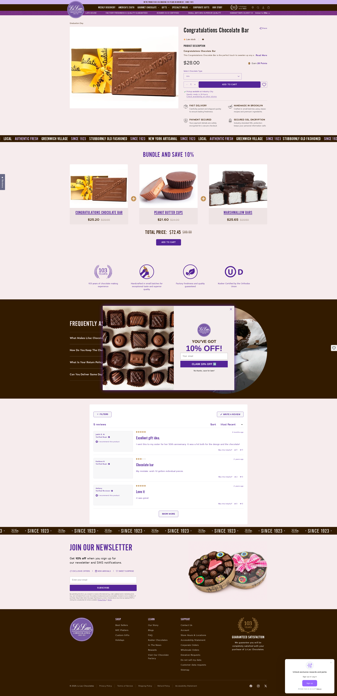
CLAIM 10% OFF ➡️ (204, 364)
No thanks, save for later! (204, 371)
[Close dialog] (231, 309)
